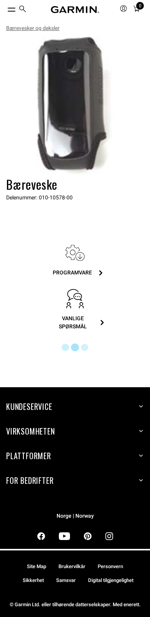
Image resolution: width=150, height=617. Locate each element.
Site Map (36, 566)
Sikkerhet (33, 580)
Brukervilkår (71, 566)
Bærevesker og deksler (33, 28)
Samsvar (66, 580)
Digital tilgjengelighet (110, 580)
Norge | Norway (75, 516)
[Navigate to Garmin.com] (75, 9)
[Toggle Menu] (4, 7)
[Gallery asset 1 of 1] (75, 106)
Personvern (110, 566)
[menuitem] (22, 10)
